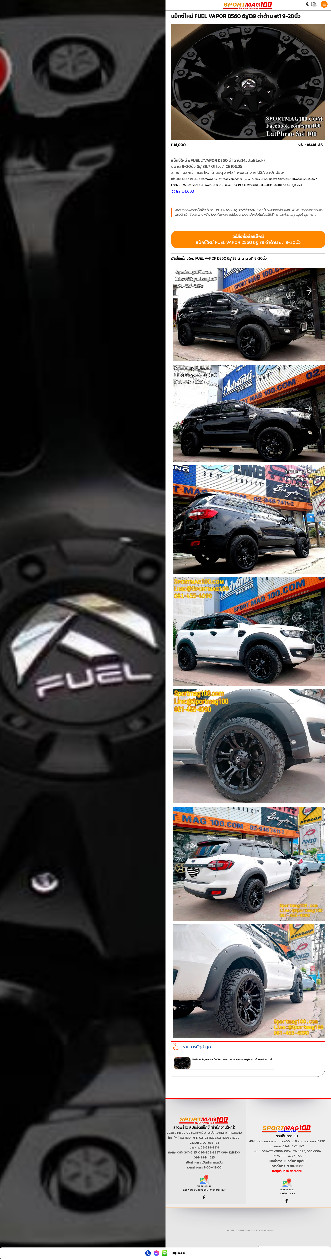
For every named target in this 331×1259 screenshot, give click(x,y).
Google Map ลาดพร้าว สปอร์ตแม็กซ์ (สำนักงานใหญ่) (204, 1188)
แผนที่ (181, 1253)
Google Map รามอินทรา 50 (287, 1191)
